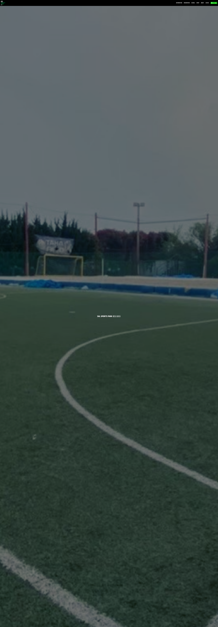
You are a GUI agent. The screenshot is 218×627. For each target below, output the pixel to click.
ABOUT (202, 2)
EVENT (197, 2)
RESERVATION (187, 2)
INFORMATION (179, 2)
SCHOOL (193, 2)
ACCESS (207, 2)
